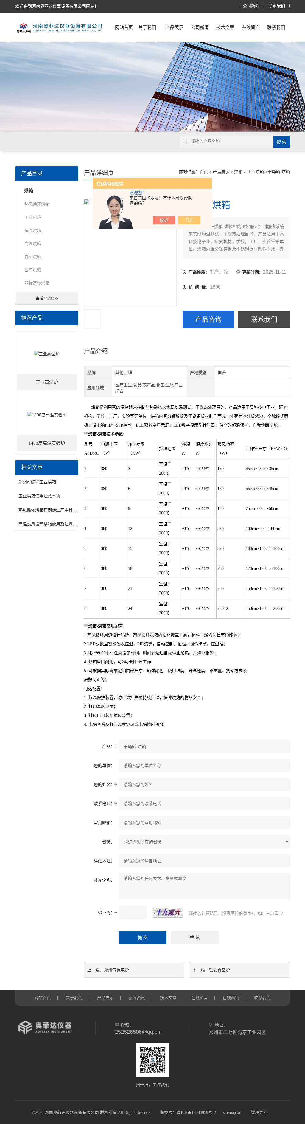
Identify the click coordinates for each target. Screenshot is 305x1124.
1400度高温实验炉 (47, 443)
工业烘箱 (255, 172)
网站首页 (124, 27)
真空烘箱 (32, 256)
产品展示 (174, 27)
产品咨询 (208, 319)
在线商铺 (230, 997)
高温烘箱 (32, 243)
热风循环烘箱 (36, 204)
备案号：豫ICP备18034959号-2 (188, 1112)
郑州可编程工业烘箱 (37, 482)
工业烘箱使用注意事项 (39, 496)
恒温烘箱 (32, 230)
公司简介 (251, 6)
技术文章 (225, 27)
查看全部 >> (46, 298)
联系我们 (276, 6)
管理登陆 (259, 1112)
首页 (204, 172)
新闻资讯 (136, 997)
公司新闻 (200, 27)
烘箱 (238, 172)
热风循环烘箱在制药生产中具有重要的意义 (58, 510)
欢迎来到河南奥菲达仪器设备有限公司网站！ (57, 6)
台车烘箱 (32, 269)
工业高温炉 (47, 382)
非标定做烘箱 (36, 282)
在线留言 (251, 27)
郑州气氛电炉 (116, 970)
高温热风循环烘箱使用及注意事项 (49, 524)
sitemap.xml (233, 1112)
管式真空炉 (219, 970)
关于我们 (147, 27)
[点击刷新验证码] (168, 913)
